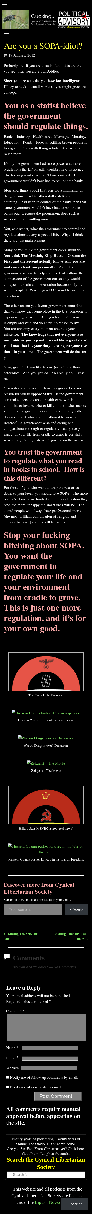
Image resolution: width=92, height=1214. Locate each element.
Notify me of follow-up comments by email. (44, 1077)
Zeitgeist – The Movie (46, 770)
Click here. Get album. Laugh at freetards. (53, 1151)
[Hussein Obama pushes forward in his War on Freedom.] (46, 851)
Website (12, 1067)
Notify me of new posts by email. (36, 1086)
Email (12, 1057)
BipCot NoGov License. (57, 1202)
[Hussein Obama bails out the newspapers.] (46, 712)
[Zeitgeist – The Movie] (46, 763)
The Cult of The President (46, 695)
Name (12, 1047)
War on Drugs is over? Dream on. (46, 745)
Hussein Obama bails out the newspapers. (46, 720)
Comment (15, 1010)
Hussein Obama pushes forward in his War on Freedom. (46, 859)
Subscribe (76, 909)
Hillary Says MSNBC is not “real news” (46, 828)
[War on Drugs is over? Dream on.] (46, 737)
